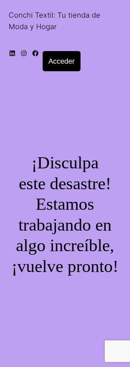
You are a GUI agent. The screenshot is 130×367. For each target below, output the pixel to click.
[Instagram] (23, 54)
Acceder (61, 61)
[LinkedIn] (12, 54)
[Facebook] (35, 54)
